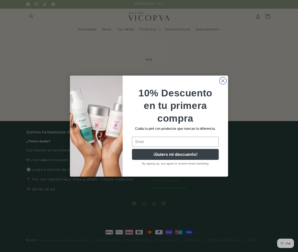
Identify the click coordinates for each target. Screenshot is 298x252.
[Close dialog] (222, 80)
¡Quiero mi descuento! (175, 154)
